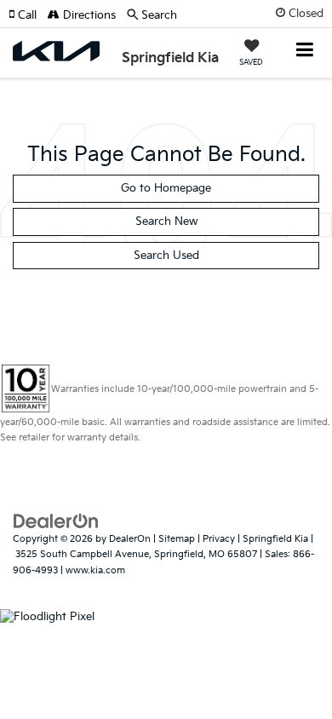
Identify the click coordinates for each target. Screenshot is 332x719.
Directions (88, 15)
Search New (166, 221)
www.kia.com (95, 570)
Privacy (219, 538)
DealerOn (130, 538)
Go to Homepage (166, 188)
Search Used (166, 255)
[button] (28, 15)
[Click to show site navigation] (305, 52)
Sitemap (176, 538)
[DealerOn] (56, 520)
